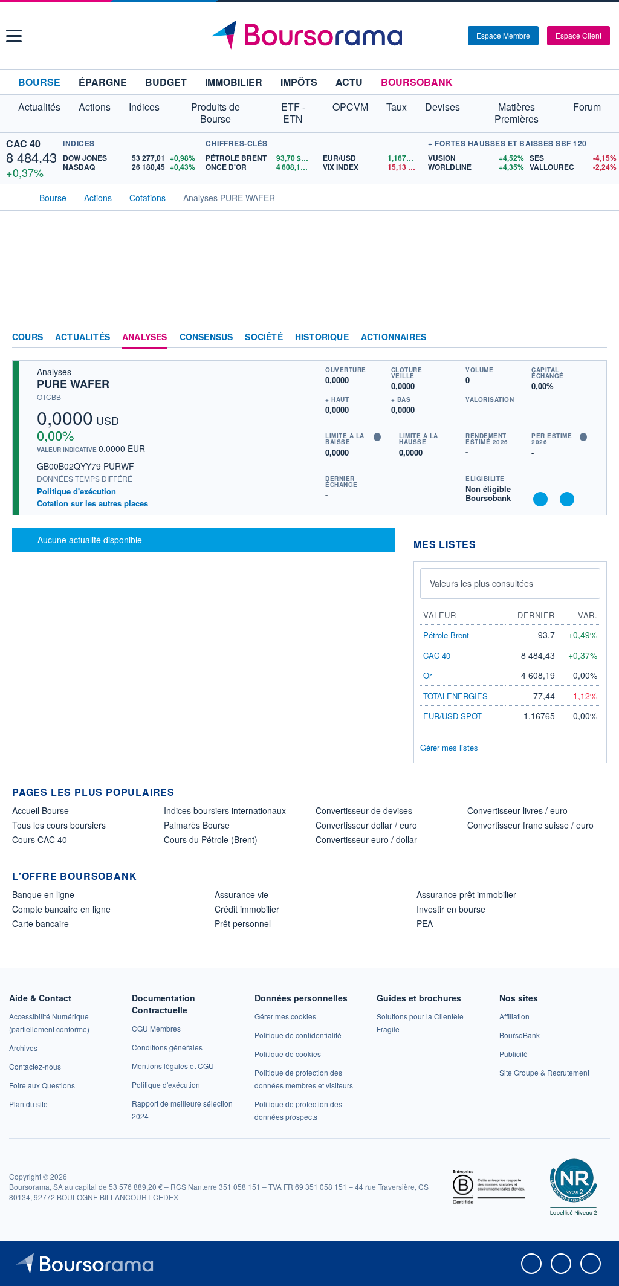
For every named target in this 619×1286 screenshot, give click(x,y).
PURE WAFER (73, 384)
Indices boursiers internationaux (225, 810)
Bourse (39, 82)
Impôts (298, 82)
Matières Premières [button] (516, 113)
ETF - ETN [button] (293, 113)
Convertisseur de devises (364, 810)
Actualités (82, 337)
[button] (14, 36)
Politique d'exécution (76, 491)
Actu (349, 82)
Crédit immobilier (247, 909)
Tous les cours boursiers (59, 825)
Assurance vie (241, 894)
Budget (166, 82)
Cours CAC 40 (39, 839)
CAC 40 (23, 143)
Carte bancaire (40, 923)
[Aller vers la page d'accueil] (311, 35)
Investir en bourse (450, 909)
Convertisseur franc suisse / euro (530, 825)
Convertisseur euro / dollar (366, 839)
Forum (587, 107)
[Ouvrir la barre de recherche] (439, 36)
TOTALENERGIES (455, 696)
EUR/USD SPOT (452, 716)
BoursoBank (417, 82)
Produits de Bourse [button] (215, 113)
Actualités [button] (39, 107)
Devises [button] (442, 107)
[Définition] (377, 437)
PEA (424, 923)
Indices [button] (144, 107)
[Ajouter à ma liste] (567, 499)
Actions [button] (95, 107)
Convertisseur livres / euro (517, 810)
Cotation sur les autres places (92, 503)
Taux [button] (396, 107)
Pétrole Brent (446, 635)
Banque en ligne (43, 894)
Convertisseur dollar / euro (366, 825)
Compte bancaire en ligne (61, 909)
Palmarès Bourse (197, 825)
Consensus (206, 337)
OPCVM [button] (350, 107)
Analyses (144, 337)
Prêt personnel (243, 923)
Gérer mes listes (449, 747)
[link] (23, 1047)
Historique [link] (322, 337)
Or (427, 675)
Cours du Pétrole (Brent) (211, 839)
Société (263, 337)
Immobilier (233, 82)
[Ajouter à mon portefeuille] (540, 499)
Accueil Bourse (40, 810)
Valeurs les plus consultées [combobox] (481, 583)
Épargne (103, 82)
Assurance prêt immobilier (466, 894)
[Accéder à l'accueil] (17, 196)
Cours (27, 337)
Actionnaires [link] (393, 337)
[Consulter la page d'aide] (454, 36)
